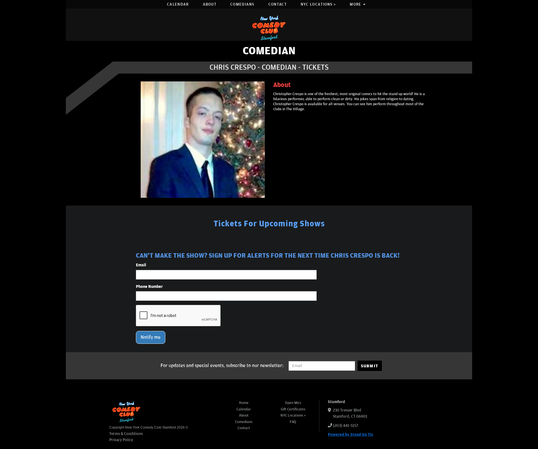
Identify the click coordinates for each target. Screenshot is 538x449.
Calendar (178, 4)
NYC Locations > (318, 4)
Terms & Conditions (126, 433)
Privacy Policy (121, 440)
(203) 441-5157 (345, 425)
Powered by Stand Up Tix (350, 434)
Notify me (151, 337)
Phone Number (149, 286)
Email (141, 265)
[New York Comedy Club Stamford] (269, 27)
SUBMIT (370, 365)
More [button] (356, 4)
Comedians (242, 4)
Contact (277, 4)
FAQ (293, 422)
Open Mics (293, 403)
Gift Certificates (293, 409)
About (210, 4)
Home (244, 403)
